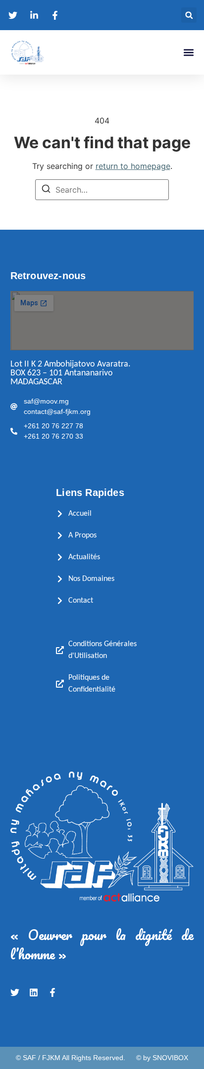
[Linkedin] (33, 992)
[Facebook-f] (52, 992)
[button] (189, 15)
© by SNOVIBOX (162, 1058)
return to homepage (133, 166)
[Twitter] (14, 992)
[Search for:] (102, 189)
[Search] (46, 190)
